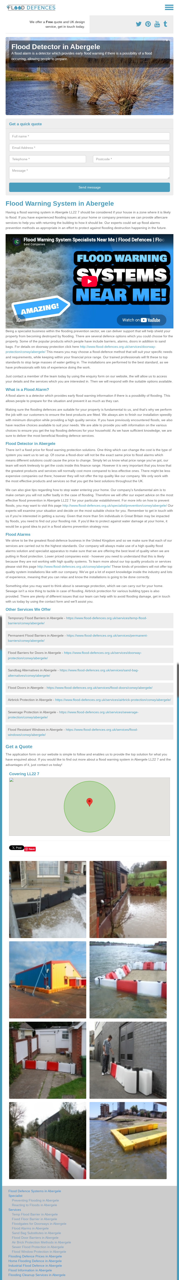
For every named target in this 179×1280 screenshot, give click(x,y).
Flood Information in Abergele (30, 1270)
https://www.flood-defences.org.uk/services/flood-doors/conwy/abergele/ (99, 687)
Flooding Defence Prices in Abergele (35, 1256)
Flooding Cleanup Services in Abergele (36, 1275)
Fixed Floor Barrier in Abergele (34, 1219)
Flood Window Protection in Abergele (39, 1251)
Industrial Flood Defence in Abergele (35, 1265)
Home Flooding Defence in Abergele (35, 1261)
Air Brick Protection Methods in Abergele (41, 1242)
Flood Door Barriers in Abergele (35, 1237)
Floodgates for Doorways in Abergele (39, 1223)
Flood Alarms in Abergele (30, 1228)
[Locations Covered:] (8, 7)
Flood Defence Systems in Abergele (34, 1191)
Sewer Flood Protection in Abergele (38, 1247)
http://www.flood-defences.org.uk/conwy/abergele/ (74, 566)
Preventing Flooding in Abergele (35, 1200)
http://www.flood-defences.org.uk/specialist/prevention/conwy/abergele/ (114, 505)
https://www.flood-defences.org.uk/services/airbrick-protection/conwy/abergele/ (113, 700)
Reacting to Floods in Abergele (34, 1205)
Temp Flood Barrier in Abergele (35, 1214)
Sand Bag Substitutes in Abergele (36, 1233)
